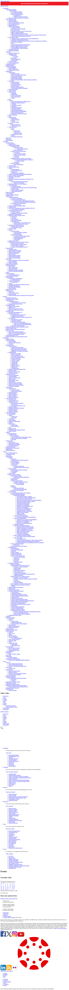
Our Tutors (13, 217)
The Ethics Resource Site (14, 274)
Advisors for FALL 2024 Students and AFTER (24, 200)
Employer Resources (13, 392)
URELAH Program (13, 185)
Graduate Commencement (14, 280)
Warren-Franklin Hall (15, 358)
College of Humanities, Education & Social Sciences (20, 777)
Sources (13, 135)
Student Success (9, 196)
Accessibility (6, 984)
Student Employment (10, 450)
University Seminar (15, 211)
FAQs (12, 43)
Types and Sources (13, 127)
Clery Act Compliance (13, 637)
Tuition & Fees (12, 72)
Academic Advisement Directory (18, 199)
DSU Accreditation (15, 163)
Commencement (9, 277)
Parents (4, 704)
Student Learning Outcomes (15, 255)
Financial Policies (15, 597)
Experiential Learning (16, 186)
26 (14, 887)
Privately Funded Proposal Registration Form (18, 686)
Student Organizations (10, 374)
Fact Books (16, 162)
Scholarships (11, 81)
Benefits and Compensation (17, 549)
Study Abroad (12, 266)
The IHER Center (10, 311)
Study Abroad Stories (13, 267)
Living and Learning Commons (18, 357)
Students (5, 699)
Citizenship (13, 104)
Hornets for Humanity (13, 627)
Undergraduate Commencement (15, 278)
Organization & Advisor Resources (16, 385)
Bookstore (5, 974)
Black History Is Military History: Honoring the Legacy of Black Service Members (29, 41)
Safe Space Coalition (10, 340)
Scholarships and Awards (16, 134)
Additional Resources (18, 575)
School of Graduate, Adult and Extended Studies (19, 781)
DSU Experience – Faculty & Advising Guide (21, 583)
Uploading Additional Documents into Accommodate (28, 541)
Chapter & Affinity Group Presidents (19, 623)
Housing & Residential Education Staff (17, 369)
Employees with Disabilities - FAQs (24, 520)
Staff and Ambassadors (13, 397)
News (4, 697)
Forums (10, 283)
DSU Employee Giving (11, 683)
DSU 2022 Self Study (18, 164)
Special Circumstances (16, 95)
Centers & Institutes (10, 273)
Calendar (5, 973)
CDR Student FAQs (21, 514)
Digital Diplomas (12, 67)
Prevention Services (13, 410)
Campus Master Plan (10, 454)
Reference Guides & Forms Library (16, 309)
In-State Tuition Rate (13, 68)
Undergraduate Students (11, 9)
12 (14, 884)
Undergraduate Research (16, 191)
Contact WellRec (12, 420)
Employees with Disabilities (20, 518)
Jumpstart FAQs (17, 15)
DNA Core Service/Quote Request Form (17, 332)
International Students (13, 21)
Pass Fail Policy (12, 144)
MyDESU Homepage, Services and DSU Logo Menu (25, 578)
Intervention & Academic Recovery (16, 225)
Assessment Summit (18, 147)
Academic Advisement (13, 197)
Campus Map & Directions (11, 629)
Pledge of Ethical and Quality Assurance (20, 45)
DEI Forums (16, 559)
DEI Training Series (18, 561)
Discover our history (10, 828)
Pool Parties (13, 417)
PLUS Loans (17, 130)
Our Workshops (14, 219)
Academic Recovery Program (17, 226)
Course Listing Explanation (20, 572)
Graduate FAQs (14, 282)
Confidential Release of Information (24, 511)
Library (7, 272)
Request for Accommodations (23, 521)
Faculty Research (9, 300)
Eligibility (11, 100)
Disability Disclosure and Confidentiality (25, 528)
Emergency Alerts (12, 640)
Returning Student (15, 85)
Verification (13, 93)
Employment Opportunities (14, 421)
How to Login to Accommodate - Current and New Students (29, 540)
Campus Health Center (13, 400)
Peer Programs (14, 404)
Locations (16, 56)
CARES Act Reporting (19, 483)
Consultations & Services (11, 297)
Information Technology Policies (18, 603)
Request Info (8, 139)
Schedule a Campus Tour (14, 53)
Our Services (14, 216)
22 (5, 887)
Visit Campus (9, 898)
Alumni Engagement (10, 617)
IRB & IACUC (12, 307)
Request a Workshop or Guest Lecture (25, 530)
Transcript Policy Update (14, 70)
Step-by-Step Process (15, 96)
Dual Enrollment (9, 140)
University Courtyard (15, 359)
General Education (15, 231)
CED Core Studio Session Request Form (22, 324)
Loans (12, 129)
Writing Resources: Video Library (21, 223)
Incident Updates (12, 341)
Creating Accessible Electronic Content (25, 526)
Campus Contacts (9, 628)
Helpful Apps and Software (22, 512)
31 (3, 883)
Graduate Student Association (15, 382)
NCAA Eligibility (15, 435)
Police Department (10, 631)
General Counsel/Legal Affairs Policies (19, 599)
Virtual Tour (5, 696)
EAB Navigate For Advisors (17, 243)
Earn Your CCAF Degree (16, 42)
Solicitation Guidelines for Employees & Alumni (16, 685)
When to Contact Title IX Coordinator (22, 614)
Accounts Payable (15, 478)
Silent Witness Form (15, 645)
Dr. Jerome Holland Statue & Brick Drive (17, 678)
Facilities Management (10, 446)
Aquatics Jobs (14, 416)
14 (3, 886)
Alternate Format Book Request (23, 502)
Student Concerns (20, 160)
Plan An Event (12, 442)
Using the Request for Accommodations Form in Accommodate (30, 542)
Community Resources (19, 524)
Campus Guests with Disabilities (21, 515)
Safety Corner (12, 633)
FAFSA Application (13, 114)
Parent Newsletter (12, 228)
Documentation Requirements (23, 503)
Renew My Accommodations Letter (24, 523)
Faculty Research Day (13, 301)
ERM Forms (16, 545)
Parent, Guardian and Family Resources (22, 535)
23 (7, 887)
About (4, 451)
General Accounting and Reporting (21, 477)
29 (5, 889)
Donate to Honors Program (14, 256)
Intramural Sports (12, 428)
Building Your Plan (13, 672)
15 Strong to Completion (16, 198)
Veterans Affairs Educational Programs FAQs (21, 36)
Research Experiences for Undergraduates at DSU (16, 336)
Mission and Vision (15, 73)
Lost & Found (14, 644)
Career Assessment (15, 389)
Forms (10, 116)
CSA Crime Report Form (16, 638)
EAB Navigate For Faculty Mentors (19, 244)
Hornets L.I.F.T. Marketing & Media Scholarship (19, 660)
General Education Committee (20, 232)
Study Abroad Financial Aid (17, 112)
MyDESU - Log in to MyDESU (21, 566)
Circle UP (11, 343)
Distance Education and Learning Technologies (19, 260)
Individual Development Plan (15, 214)
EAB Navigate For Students (17, 245)
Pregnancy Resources (13, 409)
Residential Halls (12, 352)
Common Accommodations (22, 507)
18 (12, 886)
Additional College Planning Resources (19, 39)
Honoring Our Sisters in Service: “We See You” (21, 31)
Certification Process (15, 27)
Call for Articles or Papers (19, 557)
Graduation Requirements (14, 285)
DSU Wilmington (9, 651)
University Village (15, 360)
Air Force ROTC (15, 463)
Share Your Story (12, 624)
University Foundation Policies (17, 609)
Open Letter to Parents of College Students (26, 536)
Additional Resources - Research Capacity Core (21, 317)
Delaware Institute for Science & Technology (18, 796)
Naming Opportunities (10, 677)
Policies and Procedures (16, 554)
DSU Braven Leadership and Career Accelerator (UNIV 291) (22, 208)
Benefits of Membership (14, 253)
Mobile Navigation (5, 711)
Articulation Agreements (14, 50)
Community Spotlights (16, 320)
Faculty (4, 700)
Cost (10, 99)
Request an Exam (12, 294)
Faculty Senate (12, 473)
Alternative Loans (18, 133)
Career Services (9, 387)
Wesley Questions (7, 916)
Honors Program (14, 188)
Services (10, 230)
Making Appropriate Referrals (23, 531)
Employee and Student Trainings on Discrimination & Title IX (27, 611)
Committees (13, 472)
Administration (9, 456)
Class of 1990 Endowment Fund (15, 664)
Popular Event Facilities (14, 443)
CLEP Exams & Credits (14, 293)
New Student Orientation (16, 13)
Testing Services (9, 290)
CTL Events (16, 156)
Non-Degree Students (16, 108)
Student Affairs (12, 588)
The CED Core (12, 318)
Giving (4, 661)
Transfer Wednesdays (15, 59)
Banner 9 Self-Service (16, 564)
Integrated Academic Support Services (17, 215)
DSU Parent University (11, 705)
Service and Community (14, 386)
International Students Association (16, 270)
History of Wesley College (14, 654)
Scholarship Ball (9, 689)
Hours (10, 427)
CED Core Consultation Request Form (22, 323)
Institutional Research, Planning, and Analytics (21, 158)
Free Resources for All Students (23, 509)
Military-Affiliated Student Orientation (19, 33)
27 (1, 889)
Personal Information (18, 582)
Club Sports (11, 419)
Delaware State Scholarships (17, 87)
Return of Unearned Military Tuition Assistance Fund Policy (24, 79)
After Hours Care (12, 399)
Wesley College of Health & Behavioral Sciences (19, 780)
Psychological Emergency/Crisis (18, 405)
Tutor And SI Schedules (16, 220)
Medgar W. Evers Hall (16, 353)
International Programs (11, 265)
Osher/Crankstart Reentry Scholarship (19, 88)
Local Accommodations (14, 62)
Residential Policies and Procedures (18, 349)
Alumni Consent (14, 621)
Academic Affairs (9, 142)
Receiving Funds (12, 117)
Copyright (5, 980)
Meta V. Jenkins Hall (15, 354)
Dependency (14, 106)
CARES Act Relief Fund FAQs (20, 482)
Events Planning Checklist (14, 444)
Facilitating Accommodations (23, 534)
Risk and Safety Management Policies (19, 601)
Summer (13, 97)
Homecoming (9, 656)
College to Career (20, 513)
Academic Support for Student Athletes (17, 205)
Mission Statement (12, 395)
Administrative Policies (16, 593)
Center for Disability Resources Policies (19, 595)
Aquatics (10, 415)
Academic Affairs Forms (14, 167)
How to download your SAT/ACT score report (19, 18)
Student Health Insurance (16, 78)
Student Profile (17, 569)
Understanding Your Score (19, 237)
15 (5, 886)
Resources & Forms (13, 268)
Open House (14, 57)
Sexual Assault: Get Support (15, 342)
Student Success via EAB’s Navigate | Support (18, 242)
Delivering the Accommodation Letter (25, 506)
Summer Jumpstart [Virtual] (17, 14)
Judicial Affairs (9, 449)
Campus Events (9, 440)
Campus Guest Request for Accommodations (26, 517)
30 (1, 883)
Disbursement (14, 118)
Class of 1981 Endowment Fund (15, 663)
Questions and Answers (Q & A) (16, 308)
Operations (8, 616)
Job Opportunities (15, 548)
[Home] (27, 745)
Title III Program (12, 165)
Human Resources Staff (16, 553)
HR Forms (13, 551)
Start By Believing (13, 635)
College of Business (13, 778)
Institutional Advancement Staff (12, 684)
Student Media (12, 381)
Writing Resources (15, 221)
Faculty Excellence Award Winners (16, 175)
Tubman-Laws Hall (15, 365)
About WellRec (12, 414)
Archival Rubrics (17, 233)
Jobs (4, 977)
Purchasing (13, 486)
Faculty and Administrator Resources (22, 525)
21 (3, 887)
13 (1, 886)
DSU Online (8, 259)
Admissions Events (13, 54)
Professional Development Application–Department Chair (21, 179)
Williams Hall (14, 366)
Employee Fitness (15, 426)
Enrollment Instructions (19, 466)
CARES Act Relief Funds (16, 480)
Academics (5, 141)
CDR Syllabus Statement (22, 532)
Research (11, 180)
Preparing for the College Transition (24, 498)
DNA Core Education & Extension (16, 331)
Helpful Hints (14, 94)
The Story (13, 680)
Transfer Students (12, 20)
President (11, 457)
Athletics (8, 432)
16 (7, 886)
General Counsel (12, 491)
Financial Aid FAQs (15, 124)
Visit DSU (8, 51)
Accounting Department (16, 475)
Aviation (10, 168)
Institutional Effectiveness (14, 145)
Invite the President (15, 462)
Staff (4, 702)
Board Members (14, 471)
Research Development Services (15, 303)
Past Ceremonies (12, 288)
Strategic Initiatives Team (14, 650)
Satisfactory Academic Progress (18, 102)
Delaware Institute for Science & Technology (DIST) (17, 326)
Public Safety (14, 605)
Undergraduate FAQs (15, 279)
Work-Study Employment (16, 136)
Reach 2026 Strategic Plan (11, 452)
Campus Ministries (13, 376)
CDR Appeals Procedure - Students (24, 496)
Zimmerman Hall (15, 368)
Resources (11, 123)
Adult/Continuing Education (12, 276)
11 (12, 884)
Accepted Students (13, 10)
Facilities (10, 422)
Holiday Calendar (15, 552)
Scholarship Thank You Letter (12, 687)
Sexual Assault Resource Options (21, 612)
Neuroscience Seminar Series (12, 299)
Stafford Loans (17, 131)
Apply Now (8, 137)
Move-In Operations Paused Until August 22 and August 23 (34, 3)
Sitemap (5, 985)
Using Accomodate (18, 537)
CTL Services (17, 152)
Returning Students (13, 25)
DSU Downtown (9, 646)
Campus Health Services (11, 398)
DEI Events (16, 558)
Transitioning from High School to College (26, 501)
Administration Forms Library (15, 615)
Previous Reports (20, 484)
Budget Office (14, 479)
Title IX (5, 982)
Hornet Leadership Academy (17, 190)
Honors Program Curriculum (15, 251)
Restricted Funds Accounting (17, 490)
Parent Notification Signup (11, 707)
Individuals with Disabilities (14, 286)
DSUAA (10, 620)
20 (1, 887)
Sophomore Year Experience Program (19, 213)
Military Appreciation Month (17, 32)
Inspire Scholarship (15, 82)
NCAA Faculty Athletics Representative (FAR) (21, 437)
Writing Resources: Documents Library (22, 222)
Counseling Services (13, 402)
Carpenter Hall (14, 362)
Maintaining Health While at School (16, 408)
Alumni (4, 703)
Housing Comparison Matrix (17, 347)
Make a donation (9, 853)
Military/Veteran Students (14, 26)
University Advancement (14, 589)
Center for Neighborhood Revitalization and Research (20, 174)
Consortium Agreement (16, 105)
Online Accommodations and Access (24, 529)
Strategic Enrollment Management (16, 587)
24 (10, 887)
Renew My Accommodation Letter (24, 508)
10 (10, 884)
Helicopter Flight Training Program (21, 467)
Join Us (10, 641)
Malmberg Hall (14, 364)
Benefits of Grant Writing (14, 306)
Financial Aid (9, 71)
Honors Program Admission (14, 257)
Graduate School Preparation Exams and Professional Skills (24, 187)
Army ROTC (14, 465)
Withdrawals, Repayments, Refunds (19, 113)
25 (12, 887)
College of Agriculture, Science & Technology (18, 776)
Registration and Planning (19, 570)
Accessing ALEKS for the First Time (22, 236)
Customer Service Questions (9, 917)
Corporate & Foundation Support (13, 681)
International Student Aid (16, 107)
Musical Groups (12, 379)
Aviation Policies (15, 592)
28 (3, 889)
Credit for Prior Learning (11, 289)
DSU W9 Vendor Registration (20, 489)
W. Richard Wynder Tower (17, 356)
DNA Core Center (10, 330)
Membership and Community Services (17, 429)
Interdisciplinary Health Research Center (17, 797)
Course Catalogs (9, 193)
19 (14, 886)
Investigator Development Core (15, 312)
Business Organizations (14, 375)
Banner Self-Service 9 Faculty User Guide (20, 584)
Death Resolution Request (14, 626)
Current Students (12, 90)
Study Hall (13, 439)
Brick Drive (13, 679)
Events (4, 698)
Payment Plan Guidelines (16, 77)
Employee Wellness (13, 406)
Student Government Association (16, 383)
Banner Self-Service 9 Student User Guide (20, 565)
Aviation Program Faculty (16, 170)
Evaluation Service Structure (17, 316)
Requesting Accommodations (23, 505)
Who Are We (11, 291)
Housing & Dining (10, 345)
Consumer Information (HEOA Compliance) (23, 159)
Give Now (8, 662)
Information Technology (14, 563)
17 (10, 886)
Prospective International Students (16, 271)
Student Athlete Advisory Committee (19, 438)
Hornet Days (14, 55)
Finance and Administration (14, 474)
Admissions (5, 8)
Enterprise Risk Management (17, 543)
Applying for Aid (12, 91)
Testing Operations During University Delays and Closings (21, 295)
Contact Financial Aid (16, 125)
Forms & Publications (13, 89)
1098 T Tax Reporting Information (18, 74)
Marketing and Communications (13, 658)
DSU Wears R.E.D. (15, 30)
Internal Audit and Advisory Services (19, 546)
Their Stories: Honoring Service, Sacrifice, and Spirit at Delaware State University (28, 34)
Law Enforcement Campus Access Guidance (20, 492)
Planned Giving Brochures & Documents (17, 673)
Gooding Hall (14, 363)
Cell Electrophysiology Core (12, 335)
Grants (12, 128)
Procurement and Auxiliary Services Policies (20, 604)
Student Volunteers (13, 690)
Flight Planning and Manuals (17, 173)
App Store (10, 971)
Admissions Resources (11, 64)
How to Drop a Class (18, 571)
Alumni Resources (13, 393)
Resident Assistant (12, 370)
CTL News (16, 157)
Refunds (13, 120)
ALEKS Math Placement (16, 234)
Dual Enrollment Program (14, 24)
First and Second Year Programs (15, 210)
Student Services (12, 388)
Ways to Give (9, 667)
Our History (8, 652)
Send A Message (14, 461)
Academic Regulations (13, 49)
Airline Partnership (15, 169)
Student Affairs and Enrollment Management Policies (22, 600)
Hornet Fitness (12, 423)
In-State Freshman (15, 83)
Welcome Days (14, 60)
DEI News (16, 560)
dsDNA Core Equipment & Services (16, 334)
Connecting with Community (15, 674)
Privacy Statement (7, 981)
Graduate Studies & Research (12, 194)
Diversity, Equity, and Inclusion (18, 555)
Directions (5, 915)
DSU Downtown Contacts (14, 647)
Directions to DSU (13, 61)
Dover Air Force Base (13, 37)
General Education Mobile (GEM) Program (20, 44)
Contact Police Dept (13, 643)
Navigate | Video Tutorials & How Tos (19, 246)
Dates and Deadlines (18, 238)
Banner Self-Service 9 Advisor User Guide (20, 576)
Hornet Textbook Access (16, 76)
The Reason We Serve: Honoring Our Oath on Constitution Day (25, 38)
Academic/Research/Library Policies (19, 594)
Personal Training (12, 431)
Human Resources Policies (17, 598)
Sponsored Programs (10, 305)
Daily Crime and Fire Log (14, 639)
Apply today (8, 752)
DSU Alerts (8, 655)
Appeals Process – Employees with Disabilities (27, 519)
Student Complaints (13, 262)
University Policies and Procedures (16, 591)
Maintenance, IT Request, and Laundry (19, 351)
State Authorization (13, 261)
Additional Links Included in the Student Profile (24, 574)
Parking (10, 634)
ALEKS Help (17, 239)
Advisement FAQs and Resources (18, 203)
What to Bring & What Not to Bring (19, 348)
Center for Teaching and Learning (18, 151)
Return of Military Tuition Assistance (19, 47)
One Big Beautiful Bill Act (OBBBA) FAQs (20, 101)
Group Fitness (14, 425)
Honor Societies (12, 254)
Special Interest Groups (14, 380)
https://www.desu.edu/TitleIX (60, 928)
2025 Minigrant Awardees (16, 319)
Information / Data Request (14, 176)
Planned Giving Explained (14, 671)
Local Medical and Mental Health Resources (26, 497)
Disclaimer (5, 979)
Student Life (5, 337)
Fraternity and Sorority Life (14, 377)
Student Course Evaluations (20, 154)
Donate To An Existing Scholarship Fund (17, 666)
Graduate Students (10, 65)
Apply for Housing (13, 346)
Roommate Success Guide (14, 371)
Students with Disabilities (19, 495)
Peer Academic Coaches (16, 227)
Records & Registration (11, 66)
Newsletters (11, 177)
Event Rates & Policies (13, 445)
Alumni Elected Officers (16, 622)
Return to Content (4, 6)
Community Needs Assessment (18, 325)
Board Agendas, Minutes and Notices (19, 469)
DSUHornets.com (12, 433)
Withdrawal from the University (20, 16)
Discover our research (10, 792)
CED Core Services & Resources (18, 322)
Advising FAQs (17, 204)
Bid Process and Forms (19, 488)
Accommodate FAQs (21, 538)
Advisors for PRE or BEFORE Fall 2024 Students (25, 202)
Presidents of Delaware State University (19, 460)
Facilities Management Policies (17, 606)
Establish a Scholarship (11, 675)
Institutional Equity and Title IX (12, 448)
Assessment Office (15, 146)
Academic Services (13, 434)
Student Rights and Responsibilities (18, 111)
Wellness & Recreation (11, 412)
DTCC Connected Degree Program (16, 22)
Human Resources (12, 547)
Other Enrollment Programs (17, 110)
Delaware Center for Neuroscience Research (15, 329)
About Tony (14, 458)
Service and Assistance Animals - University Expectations (29, 500)
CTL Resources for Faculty (20, 153)
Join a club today (9, 806)
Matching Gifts (12, 668)
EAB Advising (17, 581)
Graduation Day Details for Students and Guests (19, 284)
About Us (11, 632)
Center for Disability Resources (18, 494)
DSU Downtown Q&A (14, 649)
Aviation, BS (14, 171)
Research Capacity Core (14, 313)
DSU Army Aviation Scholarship (18, 28)
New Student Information (16, 11)
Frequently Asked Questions (17, 403)
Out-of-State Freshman (16, 84)
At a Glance (8, 455)
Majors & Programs (10, 192)
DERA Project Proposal (19, 182)
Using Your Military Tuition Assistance (19, 48)
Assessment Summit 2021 (22, 148)
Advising (16, 580)
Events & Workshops (13, 394)
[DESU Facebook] (3, 936)
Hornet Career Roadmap (16, 391)
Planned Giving (9, 669)
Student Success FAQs (13, 240)
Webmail (13, 586)
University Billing (15, 122)
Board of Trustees (12, 468)
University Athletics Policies (17, 608)
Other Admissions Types (11, 19)
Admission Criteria (13, 249)
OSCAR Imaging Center (11, 328)
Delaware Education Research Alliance (19, 181)
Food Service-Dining (13, 372)
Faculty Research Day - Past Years (18, 302)
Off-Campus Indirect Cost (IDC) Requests (18, 183)
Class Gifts (11, 618)
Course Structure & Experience (18, 209)
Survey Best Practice (18, 150)
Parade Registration (13, 657)
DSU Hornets (6, 708)
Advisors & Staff (12, 207)
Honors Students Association (15, 250)
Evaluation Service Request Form (18, 314)
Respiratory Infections (13, 411)
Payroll (12, 485)
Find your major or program (12, 771)
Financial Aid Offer (15, 119)
